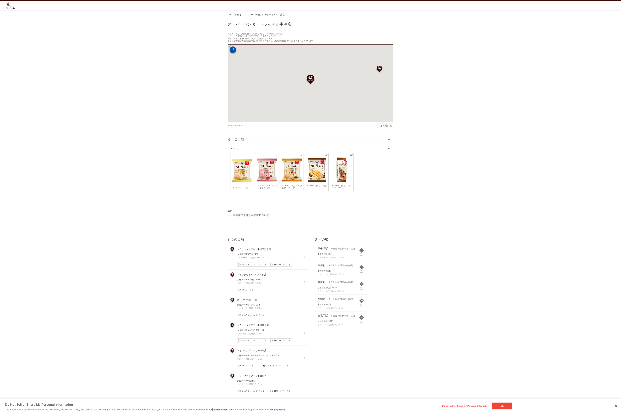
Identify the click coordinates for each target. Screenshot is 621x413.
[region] (310, 406)
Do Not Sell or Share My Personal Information (465, 406)
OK (502, 406)
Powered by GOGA (235, 126)
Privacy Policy (220, 409)
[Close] (615, 405)
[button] (310, 139)
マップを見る (234, 14)
